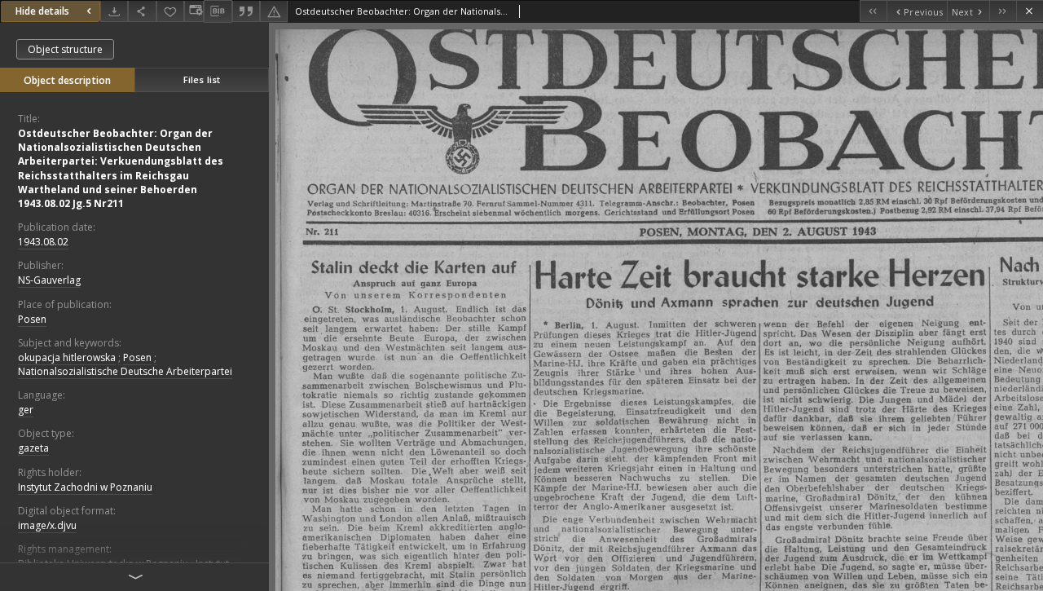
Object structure (65, 49)
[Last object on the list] (1002, 11)
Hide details (42, 11)
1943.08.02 (43, 242)
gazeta (33, 448)
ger (25, 410)
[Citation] (246, 11)
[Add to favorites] (170, 11)
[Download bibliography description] (217, 11)
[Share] (142, 11)
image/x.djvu (47, 525)
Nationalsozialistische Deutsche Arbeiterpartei (125, 371)
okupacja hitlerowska (67, 357)
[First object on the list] (873, 11)
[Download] (114, 11)
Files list (201, 79)
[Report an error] (274, 11)
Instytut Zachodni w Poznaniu (85, 487)
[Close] (1029, 11)
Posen (32, 319)
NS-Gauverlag (49, 280)
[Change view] (194, 11)
